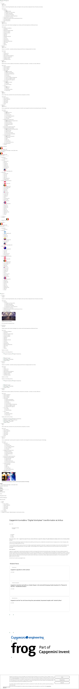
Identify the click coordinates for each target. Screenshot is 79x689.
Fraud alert (12, 630)
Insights (4, 4)
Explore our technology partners (7, 351)
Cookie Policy (49, 686)
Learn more (4, 8)
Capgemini (21, 538)
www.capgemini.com (21, 557)
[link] (4, 0)
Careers (4, 61)
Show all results (2, 499)
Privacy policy (13, 626)
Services (4, 47)
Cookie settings (13, 628)
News (4, 92)
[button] (5, 220)
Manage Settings (62, 679)
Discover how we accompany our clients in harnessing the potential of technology (15, 481)
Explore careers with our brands (7, 416)
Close (1, 488)
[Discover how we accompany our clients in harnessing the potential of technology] (40, 476)
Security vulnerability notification (15, 627)
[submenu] (5, 325)
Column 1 (12, 659)
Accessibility (14, 671)
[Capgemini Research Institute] (40, 316)
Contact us (14, 667)
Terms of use (13, 623)
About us (4, 106)
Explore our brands (5, 349)
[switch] (0, 150)
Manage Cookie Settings (15, 677)
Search (1, 483)
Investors (12, 622)
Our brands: (11, 634)
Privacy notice (15, 674)
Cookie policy (13, 629)
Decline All (62, 682)
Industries (5, 23)
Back (6, 11)
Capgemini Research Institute (7, 321)
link (2, 47)
